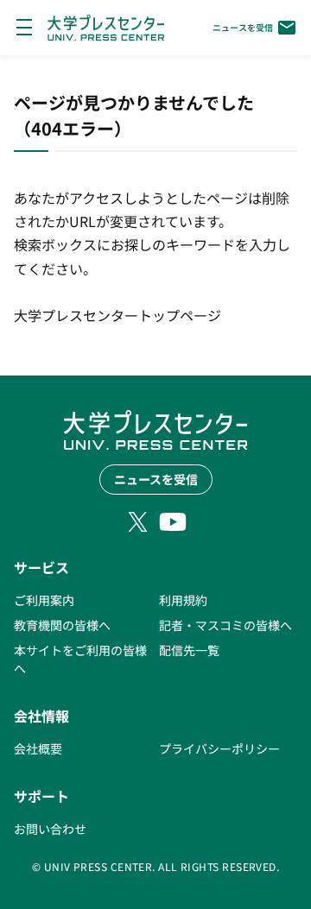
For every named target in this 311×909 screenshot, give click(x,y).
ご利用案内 (44, 600)
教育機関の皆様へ (62, 625)
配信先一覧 (189, 650)
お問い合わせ (50, 828)
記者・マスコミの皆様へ (225, 625)
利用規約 (183, 600)
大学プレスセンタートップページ (117, 315)
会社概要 (38, 748)
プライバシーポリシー (219, 748)
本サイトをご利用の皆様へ (80, 659)
